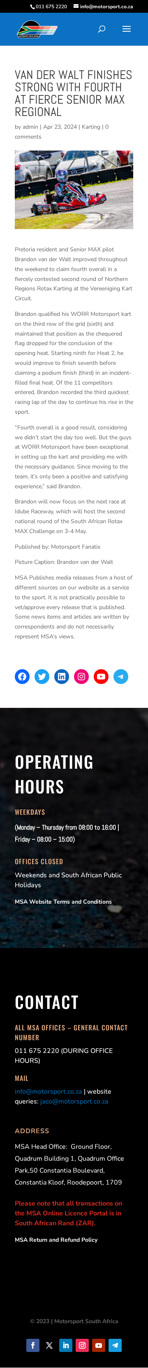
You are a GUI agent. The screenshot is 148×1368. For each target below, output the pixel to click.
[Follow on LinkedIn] (65, 1345)
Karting (91, 127)
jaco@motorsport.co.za (74, 1101)
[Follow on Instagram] (82, 1345)
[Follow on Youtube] (98, 1345)
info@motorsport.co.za (48, 1091)
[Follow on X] (49, 1345)
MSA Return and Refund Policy (56, 1240)
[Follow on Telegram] (115, 1345)
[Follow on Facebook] (32, 1345)
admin (30, 127)
